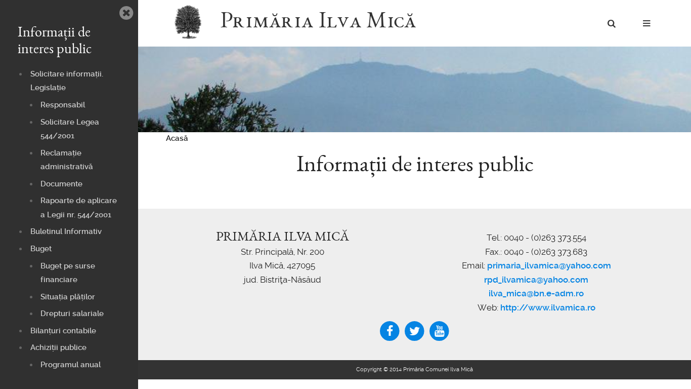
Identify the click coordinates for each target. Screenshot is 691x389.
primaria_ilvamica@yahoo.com (549, 265)
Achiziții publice (58, 347)
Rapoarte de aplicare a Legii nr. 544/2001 (78, 207)
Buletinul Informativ (66, 231)
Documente (61, 183)
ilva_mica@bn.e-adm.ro (536, 293)
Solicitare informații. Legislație (66, 81)
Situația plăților (67, 296)
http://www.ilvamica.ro (547, 307)
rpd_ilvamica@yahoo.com (536, 280)
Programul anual (70, 364)
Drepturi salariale (72, 313)
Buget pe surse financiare (67, 273)
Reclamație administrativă (66, 160)
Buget (41, 248)
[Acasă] (193, 23)
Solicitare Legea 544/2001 (69, 129)
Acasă (177, 138)
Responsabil (62, 104)
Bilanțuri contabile (63, 330)
